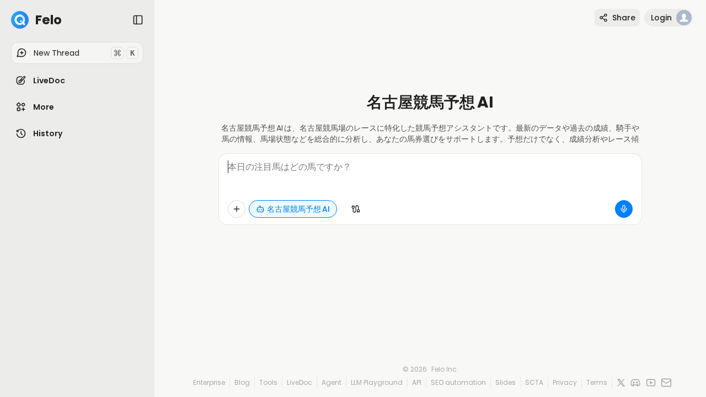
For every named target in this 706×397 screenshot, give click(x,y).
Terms (596, 382)
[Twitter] (621, 382)
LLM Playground (377, 382)
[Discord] (635, 382)
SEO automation (458, 382)
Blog (242, 382)
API (416, 382)
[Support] (666, 382)
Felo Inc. (444, 369)
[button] (77, 80)
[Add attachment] (236, 209)
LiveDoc (299, 382)
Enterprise (209, 382)
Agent (331, 382)
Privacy (565, 382)
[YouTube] (650, 382)
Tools (268, 382)
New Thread (84, 52)
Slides (505, 382)
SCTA (534, 382)
